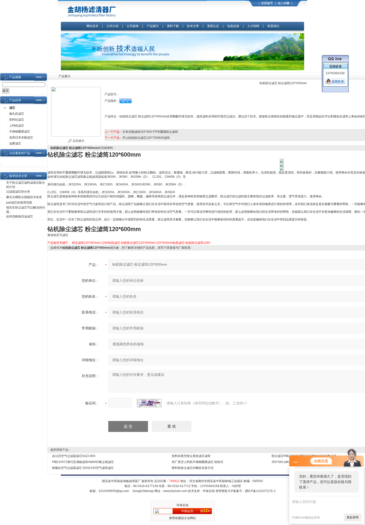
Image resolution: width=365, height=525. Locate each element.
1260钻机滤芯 (110, 243)
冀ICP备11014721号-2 (260, 491)
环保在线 (209, 491)
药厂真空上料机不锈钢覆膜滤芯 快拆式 (197, 462)
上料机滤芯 (16, 125)
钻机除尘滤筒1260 (197, 243)
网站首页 (92, 26)
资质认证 (213, 26)
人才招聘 (253, 26)
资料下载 (173, 26)
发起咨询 (353, 517)
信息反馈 (233, 26)
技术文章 (193, 26)
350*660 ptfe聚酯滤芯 (286, 462)
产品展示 (153, 26)
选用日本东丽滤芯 (21, 137)
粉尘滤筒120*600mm (86, 243)
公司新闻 (133, 26)
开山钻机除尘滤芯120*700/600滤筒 (146, 138)
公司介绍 (112, 26)
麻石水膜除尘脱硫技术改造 (24, 197)
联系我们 (273, 26)
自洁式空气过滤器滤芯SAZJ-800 (73, 456)
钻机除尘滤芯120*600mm (138, 243)
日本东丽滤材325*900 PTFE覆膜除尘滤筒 (150, 132)
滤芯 (12, 107)
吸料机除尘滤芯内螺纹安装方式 (193, 468)
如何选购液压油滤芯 (19, 216)
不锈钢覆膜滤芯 (19, 131)
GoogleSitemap (143, 491)
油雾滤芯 (15, 143)
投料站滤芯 (16, 119)
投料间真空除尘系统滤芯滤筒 (191, 456)
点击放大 (78, 140)
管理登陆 (221, 491)
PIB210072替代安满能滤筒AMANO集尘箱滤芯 (83, 462)
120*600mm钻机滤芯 (170, 243)
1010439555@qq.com (114, 491)
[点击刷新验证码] (149, 403)
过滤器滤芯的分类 (18, 191)
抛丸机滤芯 (16, 113)
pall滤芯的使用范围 (19, 202)
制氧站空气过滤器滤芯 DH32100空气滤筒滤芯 (83, 468)
